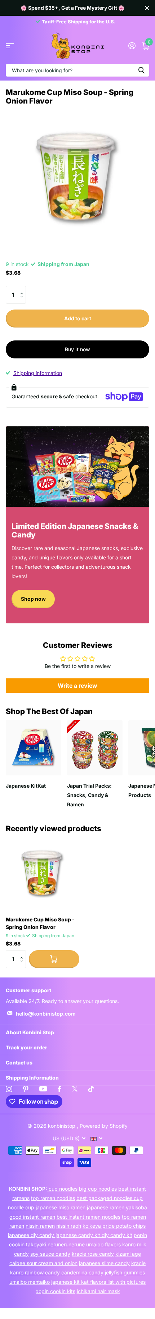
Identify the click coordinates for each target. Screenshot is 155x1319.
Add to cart (77, 318)
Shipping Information (32, 1078)
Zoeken (141, 70)
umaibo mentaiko (29, 1282)
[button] (23, 288)
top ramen (134, 1217)
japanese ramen (105, 1207)
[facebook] (59, 1089)
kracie (138, 1263)
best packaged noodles (105, 1198)
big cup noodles (98, 1189)
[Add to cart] (54, 959)
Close (147, 8)
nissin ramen (40, 1226)
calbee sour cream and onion (43, 1263)
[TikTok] (91, 1089)
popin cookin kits (55, 1291)
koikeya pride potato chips (114, 1226)
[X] (75, 1088)
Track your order (26, 1047)
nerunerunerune (66, 1244)
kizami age (128, 1254)
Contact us (19, 1062)
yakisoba (136, 1207)
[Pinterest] (25, 1089)
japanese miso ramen (60, 1207)
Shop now (33, 599)
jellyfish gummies (125, 1272)
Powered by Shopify (104, 1126)
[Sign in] (132, 45)
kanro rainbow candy (35, 1272)
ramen (16, 1226)
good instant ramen (32, 1217)
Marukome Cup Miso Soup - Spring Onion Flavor (40, 923)
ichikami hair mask (98, 1291)
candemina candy (82, 1272)
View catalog (10, 46)
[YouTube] (43, 1088)
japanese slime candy (104, 1263)
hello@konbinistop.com (46, 1014)
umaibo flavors (103, 1244)
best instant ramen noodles (88, 1217)
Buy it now (77, 349)
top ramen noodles (53, 1198)
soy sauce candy (50, 1254)
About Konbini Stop (30, 1032)
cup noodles (62, 1189)
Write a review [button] (77, 685)
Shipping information (37, 373)
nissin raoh (68, 1226)
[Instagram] (9, 1089)
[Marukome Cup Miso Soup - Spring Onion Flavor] (42, 874)
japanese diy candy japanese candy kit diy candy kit (70, 1235)
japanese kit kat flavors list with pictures (98, 1282)
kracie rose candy (93, 1254)
